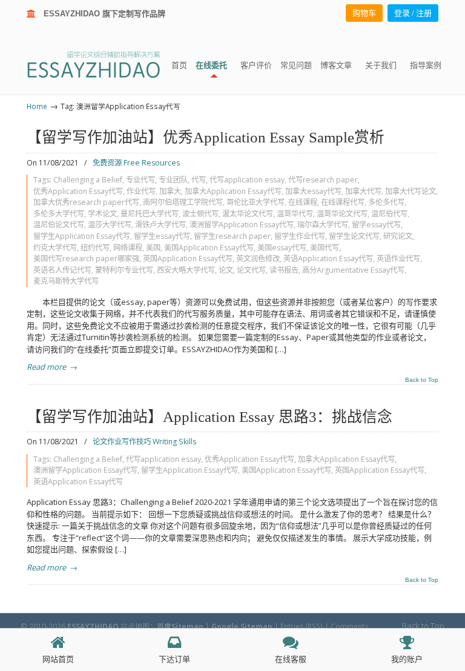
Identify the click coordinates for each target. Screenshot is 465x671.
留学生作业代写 (299, 236)
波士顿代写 (200, 214)
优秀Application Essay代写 (78, 191)
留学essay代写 (376, 224)
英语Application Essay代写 (328, 258)
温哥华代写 (295, 214)
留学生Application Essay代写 (81, 236)
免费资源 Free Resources (136, 163)
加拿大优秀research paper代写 (86, 202)
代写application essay (247, 180)
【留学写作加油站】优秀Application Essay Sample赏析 (205, 137)
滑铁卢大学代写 (160, 224)
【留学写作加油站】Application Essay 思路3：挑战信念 (209, 417)
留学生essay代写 (162, 236)
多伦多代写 (386, 202)
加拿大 (170, 191)
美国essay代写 (281, 247)
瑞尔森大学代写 (322, 224)
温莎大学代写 (109, 224)
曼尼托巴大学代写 (149, 214)
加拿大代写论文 (410, 191)
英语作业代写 (398, 258)
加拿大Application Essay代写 (233, 191)
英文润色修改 (258, 258)
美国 (153, 247)
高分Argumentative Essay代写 (353, 270)
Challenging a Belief (87, 180)
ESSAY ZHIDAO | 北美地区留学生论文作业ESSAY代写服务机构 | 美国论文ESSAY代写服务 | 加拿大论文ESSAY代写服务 (104, 64)
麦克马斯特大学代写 (66, 281)
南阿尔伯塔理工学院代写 (183, 202)
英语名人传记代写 (62, 270)
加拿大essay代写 (313, 191)
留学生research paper (232, 236)
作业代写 (141, 191)
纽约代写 (95, 247)
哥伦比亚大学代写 (255, 202)
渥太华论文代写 (247, 214)
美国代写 (324, 247)
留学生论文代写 (354, 236)
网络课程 (127, 247)
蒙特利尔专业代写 (124, 270)
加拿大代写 (363, 191)
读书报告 (283, 270)
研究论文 (397, 236)
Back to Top (421, 380)
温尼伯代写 (389, 214)
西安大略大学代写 (186, 270)
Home (37, 106)
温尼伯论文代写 (58, 224)
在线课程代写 (342, 202)
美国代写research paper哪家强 (86, 258)
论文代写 (251, 270)
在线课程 (302, 202)
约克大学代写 (55, 247)
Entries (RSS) (301, 626)
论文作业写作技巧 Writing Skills (144, 441)
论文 (226, 270)
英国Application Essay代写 (187, 258)
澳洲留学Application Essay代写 (242, 224)
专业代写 (140, 180)
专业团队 (173, 180)
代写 (198, 180)
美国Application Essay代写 (209, 247)
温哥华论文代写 (342, 214)
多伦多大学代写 (58, 214)
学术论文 (102, 214)
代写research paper (323, 180)
